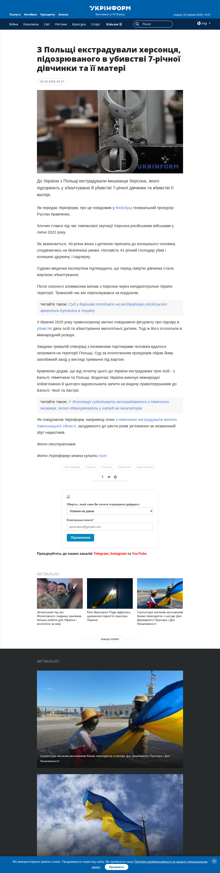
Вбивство (124, 467)
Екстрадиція (72, 467)
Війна (13, 24)
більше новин (110, 639)
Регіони (61, 24)
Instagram (118, 553)
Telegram (100, 553)
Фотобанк (30, 14)
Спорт (96, 24)
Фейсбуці (124, 208)
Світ (47, 24)
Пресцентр (47, 14)
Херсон (91, 467)
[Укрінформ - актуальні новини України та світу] (110, 7)
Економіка (31, 24)
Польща (107, 467)
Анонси (63, 14)
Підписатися (80, 537)
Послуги (15, 14)
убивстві (45, 328)
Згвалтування (145, 467)
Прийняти (116, 867)
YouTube (139, 553)
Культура (79, 24)
